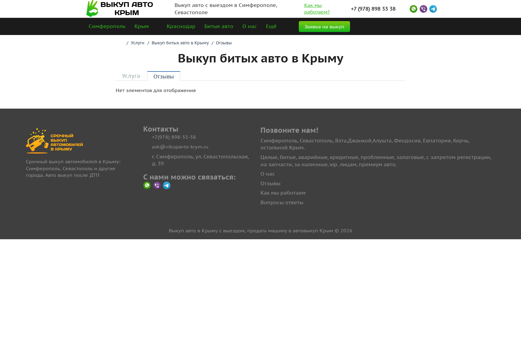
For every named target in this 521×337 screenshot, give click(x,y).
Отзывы (270, 183)
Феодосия (407, 140)
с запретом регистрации (458, 157)
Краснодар (181, 26)
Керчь (460, 140)
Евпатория (437, 140)
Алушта (382, 140)
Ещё (271, 26)
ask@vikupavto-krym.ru (180, 147)
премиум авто (377, 164)
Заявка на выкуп (324, 27)
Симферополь (107, 26)
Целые (268, 157)
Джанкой (359, 140)
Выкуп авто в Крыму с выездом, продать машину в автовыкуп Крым (251, 230)
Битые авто (218, 26)
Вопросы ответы (281, 202)
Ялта (341, 140)
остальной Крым (282, 147)
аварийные (312, 157)
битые (288, 157)
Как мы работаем (283, 192)
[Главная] (121, 43)
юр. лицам (343, 164)
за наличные (310, 164)
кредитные (344, 157)
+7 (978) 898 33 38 (373, 8)
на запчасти (276, 164)
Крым (141, 26)
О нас (249, 26)
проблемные (377, 157)
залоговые (410, 157)
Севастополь (316, 140)
